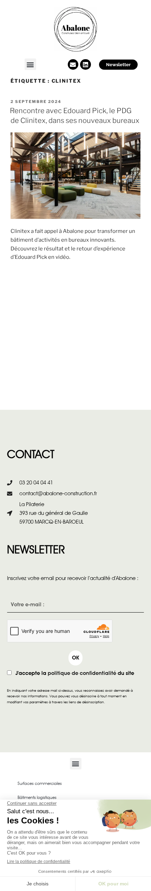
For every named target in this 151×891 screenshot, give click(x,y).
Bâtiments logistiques (37, 797)
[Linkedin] (85, 64)
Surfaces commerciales (40, 783)
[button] (30, 64)
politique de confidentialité (82, 673)
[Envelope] (73, 64)
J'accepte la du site (74, 673)
